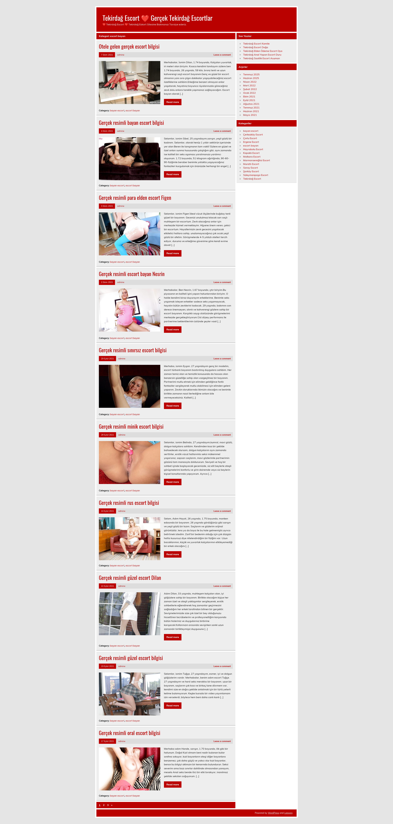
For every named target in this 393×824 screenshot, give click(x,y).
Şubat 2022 (250, 89)
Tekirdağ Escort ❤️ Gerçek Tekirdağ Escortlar (157, 18)
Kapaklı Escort (251, 152)
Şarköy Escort (251, 171)
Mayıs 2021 (250, 114)
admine (120, 54)
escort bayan (133, 110)
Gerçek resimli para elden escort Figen (135, 197)
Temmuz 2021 (251, 107)
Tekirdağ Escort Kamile (256, 43)
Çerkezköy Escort (253, 134)
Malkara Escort (252, 156)
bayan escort (117, 110)
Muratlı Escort (251, 163)
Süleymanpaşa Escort (255, 175)
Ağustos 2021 (251, 103)
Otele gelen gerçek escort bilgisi (129, 46)
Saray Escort (250, 167)
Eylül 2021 (249, 100)
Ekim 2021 (249, 96)
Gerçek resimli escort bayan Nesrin (132, 274)
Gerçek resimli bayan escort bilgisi (131, 122)
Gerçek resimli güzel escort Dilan (130, 577)
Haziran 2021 (251, 111)
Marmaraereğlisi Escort (256, 160)
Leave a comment (222, 54)
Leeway (288, 813)
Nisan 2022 (250, 81)
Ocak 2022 (249, 92)
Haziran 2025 (251, 78)
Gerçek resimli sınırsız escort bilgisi (133, 350)
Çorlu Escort (250, 138)
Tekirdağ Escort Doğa (255, 47)
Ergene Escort (251, 141)
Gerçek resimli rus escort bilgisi (129, 502)
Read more (172, 102)
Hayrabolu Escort (253, 149)
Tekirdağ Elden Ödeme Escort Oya (262, 50)
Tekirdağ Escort (252, 178)
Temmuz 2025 (251, 74)
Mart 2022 (249, 85)
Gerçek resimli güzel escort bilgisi (131, 658)
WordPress (273, 813)
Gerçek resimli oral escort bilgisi (129, 733)
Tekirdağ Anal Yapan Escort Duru (262, 54)
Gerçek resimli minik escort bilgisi (131, 426)
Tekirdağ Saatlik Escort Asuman (261, 58)
